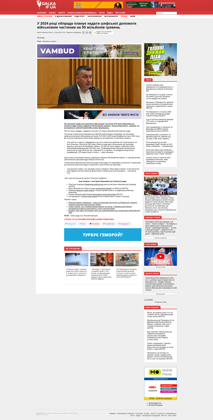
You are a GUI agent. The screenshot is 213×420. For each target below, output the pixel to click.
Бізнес (52, 13)
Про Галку (120, 13)
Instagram (124, 224)
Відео (110, 13)
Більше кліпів (160, 267)
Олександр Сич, (77, 216)
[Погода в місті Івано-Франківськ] (160, 300)
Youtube (95, 224)
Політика (41, 13)
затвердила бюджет (104, 188)
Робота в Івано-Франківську (82, 13)
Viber (83, 224)
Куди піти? (79, 16)
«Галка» (78, 131)
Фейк (132, 16)
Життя (61, 13)
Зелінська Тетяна (47, 32)
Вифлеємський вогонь (94, 184)
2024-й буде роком (89, 196)
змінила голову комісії (85, 190)
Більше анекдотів (160, 238)
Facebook (109, 224)
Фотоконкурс (111, 16)
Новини (112, 413)
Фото (102, 13)
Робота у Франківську (167, 413)
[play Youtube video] (160, 256)
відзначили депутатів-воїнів (104, 194)
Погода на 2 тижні (160, 302)
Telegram (71, 224)
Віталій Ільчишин (91, 216)
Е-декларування (63, 16)
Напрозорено (95, 16)
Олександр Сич (155, 403)
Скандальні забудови (151, 415)
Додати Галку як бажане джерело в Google (104, 32)
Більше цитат (160, 294)
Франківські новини (49, 41)
